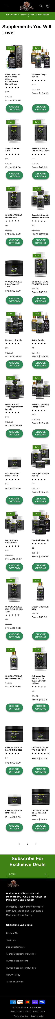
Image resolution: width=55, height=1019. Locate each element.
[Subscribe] (45, 874)
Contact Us (12, 933)
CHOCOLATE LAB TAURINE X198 (40, 748)
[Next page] (35, 844)
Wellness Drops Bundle (39, 75)
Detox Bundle (38, 340)
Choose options (14, 108)
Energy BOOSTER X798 (40, 608)
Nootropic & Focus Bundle (40, 474)
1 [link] (19, 844)
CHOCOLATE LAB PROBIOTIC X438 (40, 283)
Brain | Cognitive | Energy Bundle (40, 405)
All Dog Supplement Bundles (21, 954)
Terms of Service (15, 982)
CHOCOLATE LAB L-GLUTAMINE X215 (13, 284)
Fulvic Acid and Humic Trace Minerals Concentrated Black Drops (12, 79)
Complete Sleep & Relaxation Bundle (40, 216)
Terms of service (21, 1016)
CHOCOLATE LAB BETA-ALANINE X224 (40, 812)
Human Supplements (17, 961)
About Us (11, 940)
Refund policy (24, 1011)
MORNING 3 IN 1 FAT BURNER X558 (41, 149)
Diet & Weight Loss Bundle (11, 541)
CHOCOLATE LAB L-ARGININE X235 (13, 748)
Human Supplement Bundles (21, 968)
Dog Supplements (15, 947)
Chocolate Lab (25, 1007)
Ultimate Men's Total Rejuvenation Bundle (14, 406)
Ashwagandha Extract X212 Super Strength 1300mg (39, 679)
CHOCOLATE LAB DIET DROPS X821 (14, 677)
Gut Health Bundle (40, 540)
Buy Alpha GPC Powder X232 (12, 474)
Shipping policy (37, 1016)
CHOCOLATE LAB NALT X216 (13, 811)
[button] (6, 6)
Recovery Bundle (13, 340)
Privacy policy (39, 1011)
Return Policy (13, 975)
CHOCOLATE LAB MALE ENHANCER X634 (14, 609)
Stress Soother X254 (12, 149)
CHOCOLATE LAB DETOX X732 (13, 216)
